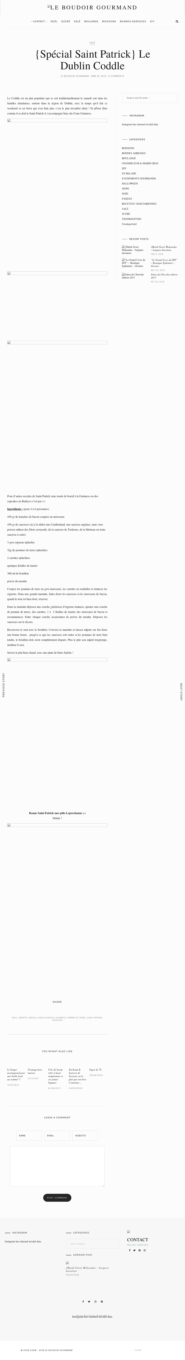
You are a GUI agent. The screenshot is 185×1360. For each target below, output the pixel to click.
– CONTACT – (39, 21)
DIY (152, 21)
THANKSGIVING (131, 219)
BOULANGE (91, 21)
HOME (138, 1350)
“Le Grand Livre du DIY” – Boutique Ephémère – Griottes (164, 262)
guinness (61, 1018)
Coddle (32, 1018)
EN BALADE (129, 173)
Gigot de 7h (95, 1069)
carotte (22, 1018)
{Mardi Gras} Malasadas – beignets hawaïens (164, 248)
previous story (3, 685)
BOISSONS (109, 21)
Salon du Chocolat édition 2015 (164, 276)
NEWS (125, 188)
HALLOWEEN (130, 183)
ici (43, 501)
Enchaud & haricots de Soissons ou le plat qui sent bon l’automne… (77, 1076)
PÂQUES (127, 198)
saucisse (57, 1020)
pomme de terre (77, 1018)
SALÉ (77, 21)
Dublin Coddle (46, 1018)
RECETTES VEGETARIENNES (139, 203)
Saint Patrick (94, 1018)
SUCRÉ (65, 21)
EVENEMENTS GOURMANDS (139, 178)
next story (181, 692)
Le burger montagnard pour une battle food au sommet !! (16, 1074)
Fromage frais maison (35, 1071)
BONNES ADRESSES (133, 21)
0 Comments (116, 76)
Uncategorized (129, 224)
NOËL (54, 21)
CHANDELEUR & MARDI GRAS (140, 163)
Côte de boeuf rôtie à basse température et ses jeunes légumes (55, 1076)
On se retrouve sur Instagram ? (92, 1315)
